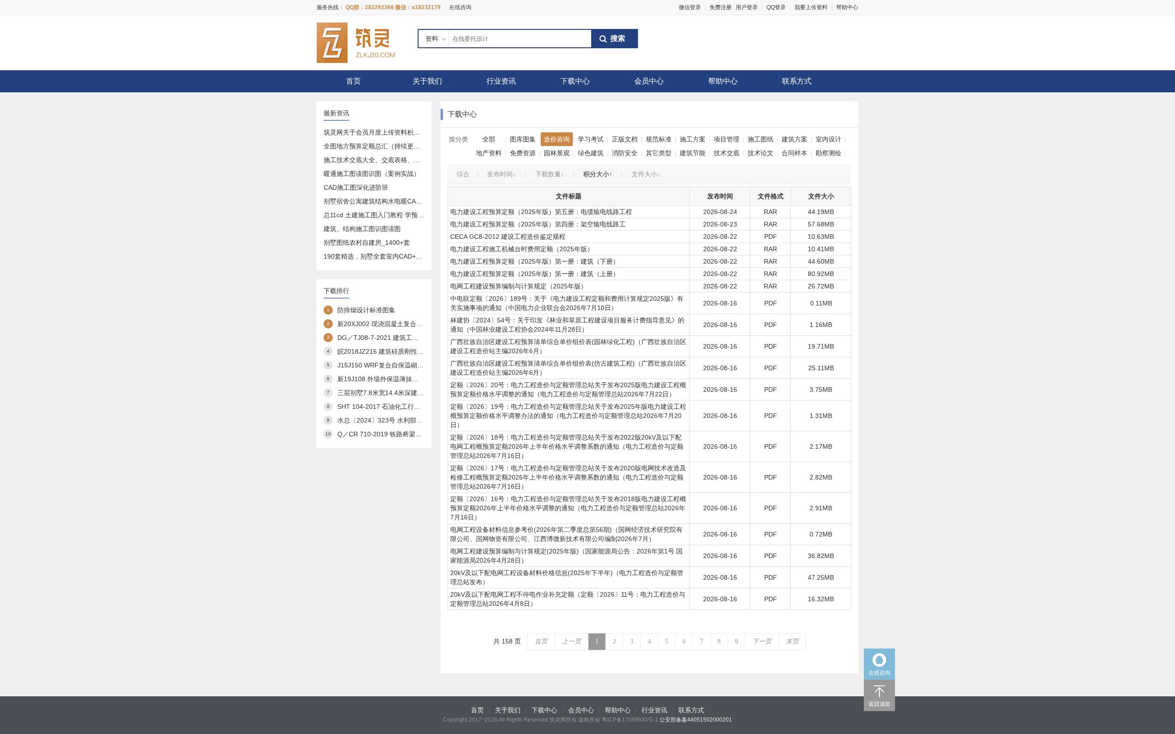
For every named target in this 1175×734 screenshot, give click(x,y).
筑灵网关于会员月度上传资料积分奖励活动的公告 (394, 132)
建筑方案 (794, 139)
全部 (488, 139)
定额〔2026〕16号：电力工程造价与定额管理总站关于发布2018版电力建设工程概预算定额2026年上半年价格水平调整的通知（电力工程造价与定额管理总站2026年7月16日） (568, 508)
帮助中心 (847, 7)
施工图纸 (760, 139)
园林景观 (557, 153)
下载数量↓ (549, 174)
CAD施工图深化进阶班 (356, 187)
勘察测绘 (828, 153)
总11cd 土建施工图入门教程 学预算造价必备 (387, 215)
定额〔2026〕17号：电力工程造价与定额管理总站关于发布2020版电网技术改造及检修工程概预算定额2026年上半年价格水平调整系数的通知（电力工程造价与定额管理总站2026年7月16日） (568, 477)
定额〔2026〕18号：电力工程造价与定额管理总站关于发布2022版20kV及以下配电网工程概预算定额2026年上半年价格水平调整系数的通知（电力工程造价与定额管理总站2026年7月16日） (566, 446)
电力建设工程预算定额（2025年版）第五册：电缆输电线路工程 (541, 211)
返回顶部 (879, 704)
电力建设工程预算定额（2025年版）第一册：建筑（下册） (534, 261)
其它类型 (658, 153)
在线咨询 (460, 7)
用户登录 (747, 7)
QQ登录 (776, 7)
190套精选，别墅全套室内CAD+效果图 (379, 256)
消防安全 (625, 153)
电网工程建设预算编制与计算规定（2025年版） (518, 286)
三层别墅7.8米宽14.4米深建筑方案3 (388, 392)
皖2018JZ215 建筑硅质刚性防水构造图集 (396, 351)
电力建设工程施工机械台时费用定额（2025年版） (521, 249)
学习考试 (591, 139)
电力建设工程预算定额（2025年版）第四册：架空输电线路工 (538, 224)
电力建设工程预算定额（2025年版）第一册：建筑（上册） (534, 273)
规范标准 (658, 139)
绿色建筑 (591, 153)
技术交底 (726, 153)
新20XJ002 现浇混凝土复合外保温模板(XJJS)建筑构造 (415, 323)
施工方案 (692, 139)
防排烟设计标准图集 (366, 310)
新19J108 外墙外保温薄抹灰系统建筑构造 (397, 379)
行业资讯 (501, 81)
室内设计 (828, 139)
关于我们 (427, 81)
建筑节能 (692, 153)
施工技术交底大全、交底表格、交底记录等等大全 (394, 160)
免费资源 (523, 153)
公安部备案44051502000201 (696, 720)
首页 (353, 81)
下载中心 (575, 81)
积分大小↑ (597, 174)
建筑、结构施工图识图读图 (362, 228)
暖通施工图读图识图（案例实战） (372, 173)
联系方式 (796, 81)
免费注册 (721, 7)
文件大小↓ (646, 174)
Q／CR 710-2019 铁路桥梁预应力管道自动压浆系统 (411, 434)
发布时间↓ (501, 174)
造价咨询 (557, 139)
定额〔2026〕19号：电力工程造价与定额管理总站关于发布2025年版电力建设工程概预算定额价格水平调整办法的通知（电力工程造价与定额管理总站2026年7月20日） (568, 416)
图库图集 (523, 139)
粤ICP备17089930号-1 (630, 720)
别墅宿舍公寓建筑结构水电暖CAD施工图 (382, 201)
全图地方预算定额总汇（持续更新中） (378, 146)
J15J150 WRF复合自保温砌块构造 (386, 365)
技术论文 (760, 153)
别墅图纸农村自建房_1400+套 (367, 242)
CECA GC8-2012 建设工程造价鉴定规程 (507, 236)
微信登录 (690, 7)
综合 (463, 174)
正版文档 (625, 139)
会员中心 (649, 81)
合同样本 (794, 153)
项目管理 (726, 139)
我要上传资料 (811, 7)
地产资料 (489, 153)
